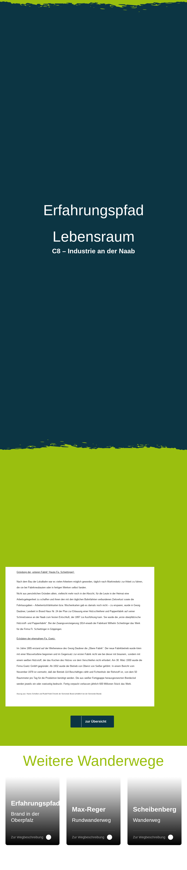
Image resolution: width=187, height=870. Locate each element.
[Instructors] (154, 811)
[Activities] (93, 811)
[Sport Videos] (32, 811)
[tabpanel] (79, 636)
